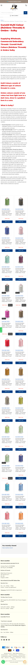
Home (2, 20)
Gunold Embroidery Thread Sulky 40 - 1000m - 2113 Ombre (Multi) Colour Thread (7, 440)
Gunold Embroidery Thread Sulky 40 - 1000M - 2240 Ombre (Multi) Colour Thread (7, 299)
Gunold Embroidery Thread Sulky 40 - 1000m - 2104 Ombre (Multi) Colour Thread (20, 498)
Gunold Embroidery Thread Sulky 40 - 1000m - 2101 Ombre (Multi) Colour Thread (7, 527)
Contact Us (12, 657)
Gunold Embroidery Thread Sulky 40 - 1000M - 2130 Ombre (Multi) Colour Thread (7, 325)
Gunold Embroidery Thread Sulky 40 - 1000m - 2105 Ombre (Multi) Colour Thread (7, 498)
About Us (6, 657)
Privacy (23, 657)
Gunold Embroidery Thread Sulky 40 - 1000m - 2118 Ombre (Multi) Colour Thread (20, 383)
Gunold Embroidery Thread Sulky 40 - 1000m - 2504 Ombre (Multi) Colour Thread (20, 270)
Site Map (14, 659)
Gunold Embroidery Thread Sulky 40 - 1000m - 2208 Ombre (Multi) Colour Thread (20, 213)
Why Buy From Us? (8, 653)
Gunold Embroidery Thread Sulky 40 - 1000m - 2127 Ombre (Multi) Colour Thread (20, 325)
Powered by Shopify (14, 662)
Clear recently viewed (7, 547)
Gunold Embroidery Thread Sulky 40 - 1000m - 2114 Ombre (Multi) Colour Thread (20, 411)
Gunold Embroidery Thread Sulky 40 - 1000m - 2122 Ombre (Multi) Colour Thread (20, 354)
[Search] (25, 12)
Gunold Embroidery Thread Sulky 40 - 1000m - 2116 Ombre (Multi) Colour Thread (7, 411)
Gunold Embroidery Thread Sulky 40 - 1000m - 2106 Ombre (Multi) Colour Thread (7, 241)
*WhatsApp (3, 590)
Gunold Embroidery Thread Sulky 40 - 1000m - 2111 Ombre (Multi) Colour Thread (7, 469)
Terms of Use (18, 657)
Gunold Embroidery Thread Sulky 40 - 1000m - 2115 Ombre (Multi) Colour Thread (7, 213)
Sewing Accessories (13, 654)
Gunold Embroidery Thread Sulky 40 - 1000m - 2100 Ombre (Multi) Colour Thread (20, 241)
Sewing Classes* (22, 654)
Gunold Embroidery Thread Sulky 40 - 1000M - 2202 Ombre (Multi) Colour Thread (20, 299)
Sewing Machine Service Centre (19, 656)
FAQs (2, 657)
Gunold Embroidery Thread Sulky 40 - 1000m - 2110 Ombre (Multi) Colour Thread (7, 270)
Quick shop (7, 218)
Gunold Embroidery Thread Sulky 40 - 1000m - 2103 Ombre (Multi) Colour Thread (20, 527)
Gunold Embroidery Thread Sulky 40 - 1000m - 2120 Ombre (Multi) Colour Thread (7, 383)
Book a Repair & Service (18, 653)
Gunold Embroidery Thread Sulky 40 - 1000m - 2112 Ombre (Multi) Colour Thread (20, 440)
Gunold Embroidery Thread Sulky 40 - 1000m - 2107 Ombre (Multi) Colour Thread (20, 469)
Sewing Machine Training (6, 656)
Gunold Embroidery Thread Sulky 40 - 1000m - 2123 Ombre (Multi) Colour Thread (7, 354)
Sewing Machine (4, 654)
